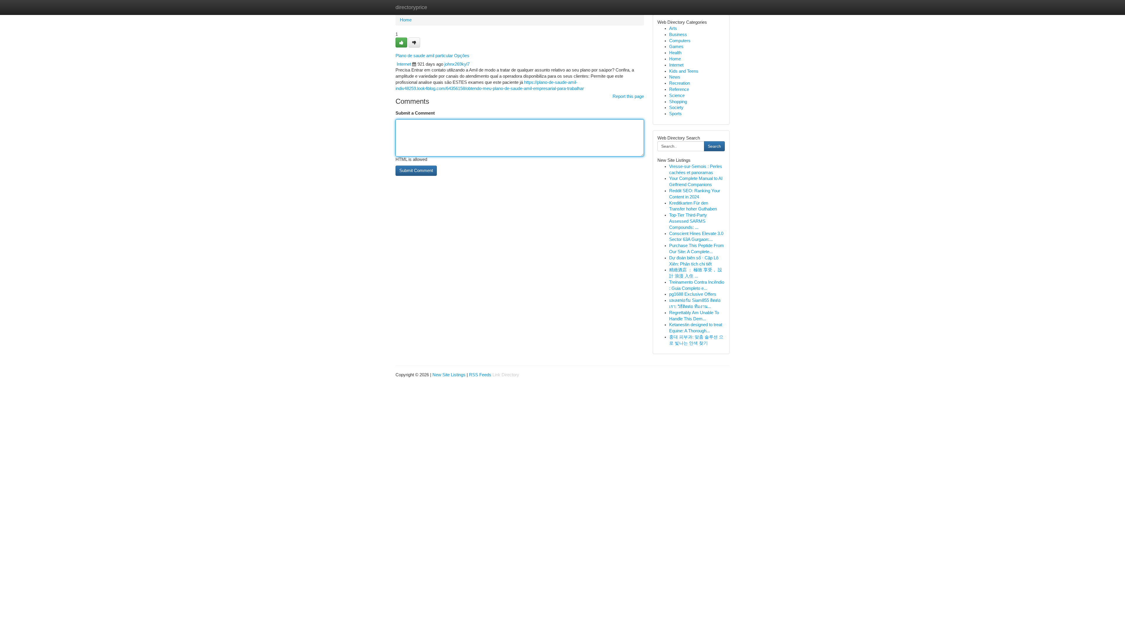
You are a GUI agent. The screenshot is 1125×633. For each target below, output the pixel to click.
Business (678, 34)
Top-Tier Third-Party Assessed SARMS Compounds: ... (688, 221)
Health (675, 52)
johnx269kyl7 (457, 64)
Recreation (679, 83)
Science (677, 95)
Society (676, 107)
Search (714, 146)
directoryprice (411, 7)
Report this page (628, 96)
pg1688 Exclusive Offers (692, 294)
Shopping (678, 101)
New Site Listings (449, 374)
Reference (679, 89)
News (674, 77)
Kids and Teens (683, 71)
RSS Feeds (480, 374)
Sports (675, 113)
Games (676, 46)
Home (406, 20)
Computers (680, 40)
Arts (673, 28)
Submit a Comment (415, 113)
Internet (404, 64)
